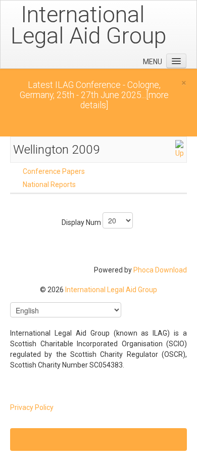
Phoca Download (160, 270)
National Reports (49, 184)
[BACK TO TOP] (98, 439)
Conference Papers (54, 171)
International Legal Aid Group (111, 290)
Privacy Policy (32, 407)
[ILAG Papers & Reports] (179, 149)
